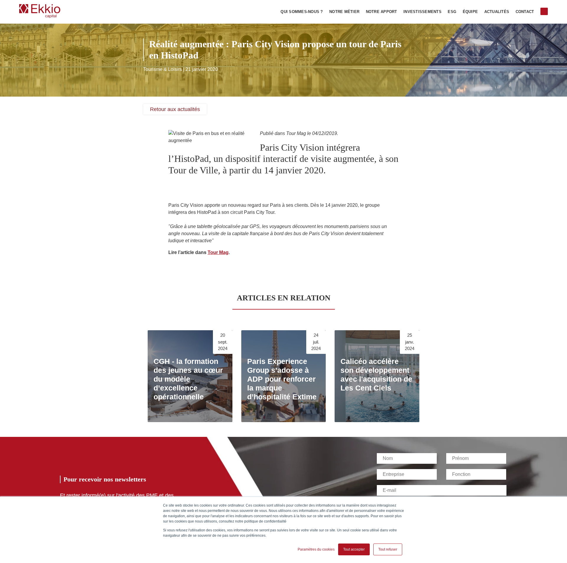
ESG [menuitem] (452, 12)
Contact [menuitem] (525, 12)
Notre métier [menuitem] (344, 12)
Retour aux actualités (175, 109)
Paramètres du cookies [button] (316, 549)
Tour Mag (218, 252)
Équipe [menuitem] (470, 12)
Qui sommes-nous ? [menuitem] (302, 12)
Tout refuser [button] (387, 549)
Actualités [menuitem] (496, 12)
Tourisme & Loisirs (162, 69)
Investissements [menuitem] (422, 12)
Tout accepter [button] (354, 549)
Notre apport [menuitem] (381, 12)
